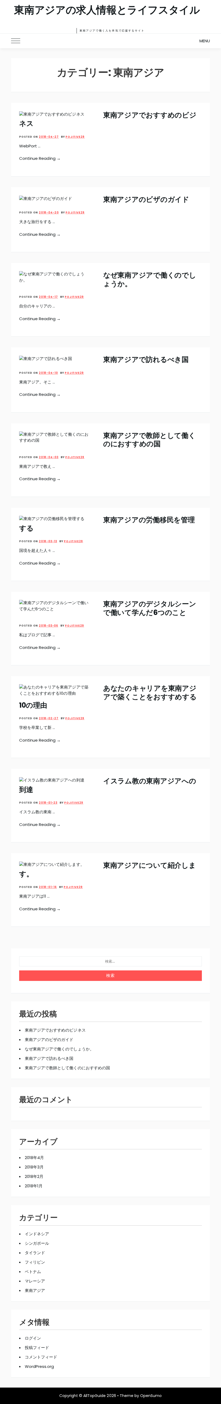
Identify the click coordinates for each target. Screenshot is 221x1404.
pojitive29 (75, 137)
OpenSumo (151, 1395)
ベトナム (33, 1271)
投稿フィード (37, 1347)
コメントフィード (41, 1357)
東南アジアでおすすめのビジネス (107, 119)
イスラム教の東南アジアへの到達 (107, 785)
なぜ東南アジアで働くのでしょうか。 (149, 279)
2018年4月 (34, 1157)
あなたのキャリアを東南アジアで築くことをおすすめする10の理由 (107, 696)
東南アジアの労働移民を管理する (107, 524)
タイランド (35, 1253)
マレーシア (35, 1281)
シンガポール (37, 1243)
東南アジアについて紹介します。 (107, 869)
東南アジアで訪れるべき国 (146, 359)
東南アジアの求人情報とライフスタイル (107, 10)
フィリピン (35, 1262)
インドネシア (37, 1234)
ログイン (33, 1338)
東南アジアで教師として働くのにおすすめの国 (149, 440)
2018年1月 (34, 1186)
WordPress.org (39, 1366)
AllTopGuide (94, 1395)
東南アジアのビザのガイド (146, 199)
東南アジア (35, 1290)
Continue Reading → (40, 158)
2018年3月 (34, 1167)
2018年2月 (34, 1176)
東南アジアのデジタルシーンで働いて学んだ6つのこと (149, 608)
